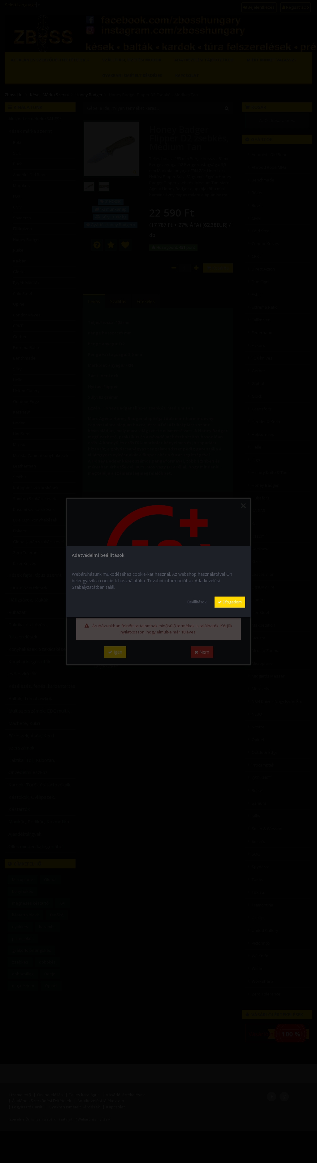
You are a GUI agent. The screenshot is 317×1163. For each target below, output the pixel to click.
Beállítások (196, 602)
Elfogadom (232, 602)
